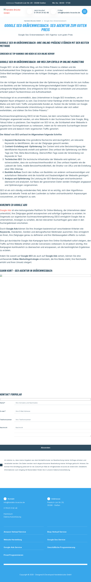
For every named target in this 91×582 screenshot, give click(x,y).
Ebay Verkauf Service (56, 532)
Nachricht (3, 427)
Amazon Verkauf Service (15, 532)
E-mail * (3, 411)
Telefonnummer (6, 420)
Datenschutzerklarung (12, 517)
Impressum (8, 514)
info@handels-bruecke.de (14, 502)
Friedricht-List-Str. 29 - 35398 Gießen (30, 3)
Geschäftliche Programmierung (61, 547)
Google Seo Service (56, 539)
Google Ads (5, 210)
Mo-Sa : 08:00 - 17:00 (61, 3)
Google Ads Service (13, 547)
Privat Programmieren (13, 555)
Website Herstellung (13, 539)
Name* (2, 403)
